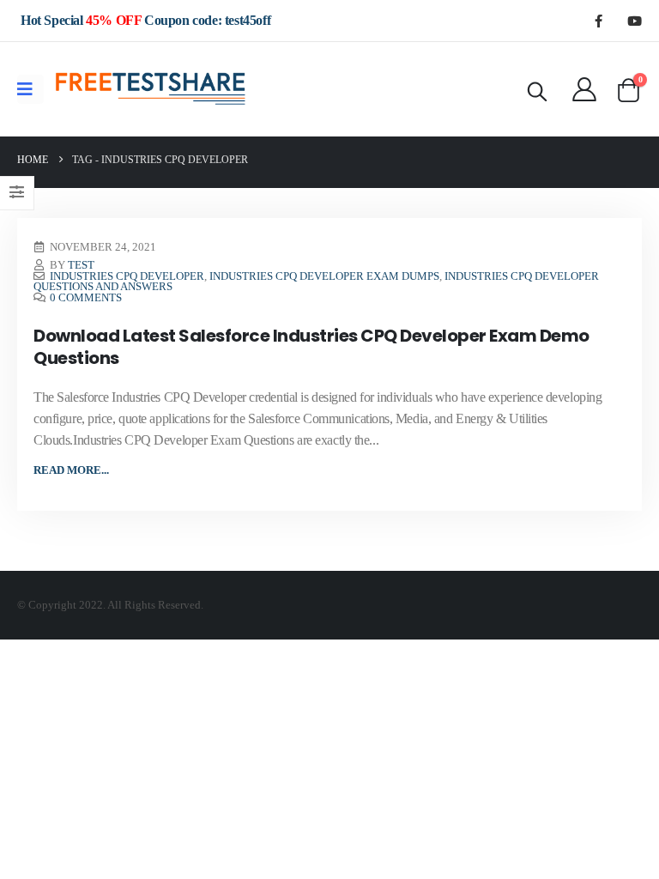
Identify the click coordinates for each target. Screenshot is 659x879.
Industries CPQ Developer (127, 276)
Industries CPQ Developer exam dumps (324, 276)
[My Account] (584, 89)
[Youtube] (634, 20)
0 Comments (86, 298)
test (81, 265)
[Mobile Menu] (30, 89)
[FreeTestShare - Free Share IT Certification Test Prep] (151, 89)
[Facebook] (598, 20)
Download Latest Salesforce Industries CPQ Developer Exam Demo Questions (311, 347)
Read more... (71, 470)
